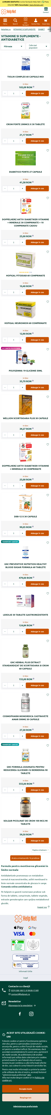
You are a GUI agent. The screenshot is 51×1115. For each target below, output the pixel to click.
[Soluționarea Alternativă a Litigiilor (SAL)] (26, 965)
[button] (36, 22)
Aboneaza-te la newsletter (20, 1005)
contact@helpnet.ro (20, 994)
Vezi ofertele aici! (36, 5)
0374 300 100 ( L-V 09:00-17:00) (25, 990)
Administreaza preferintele (25, 1106)
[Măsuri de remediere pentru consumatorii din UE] (26, 957)
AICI (29, 1074)
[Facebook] (20, 1014)
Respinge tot (25, 1097)
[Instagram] (31, 1014)
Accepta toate (25, 1089)
